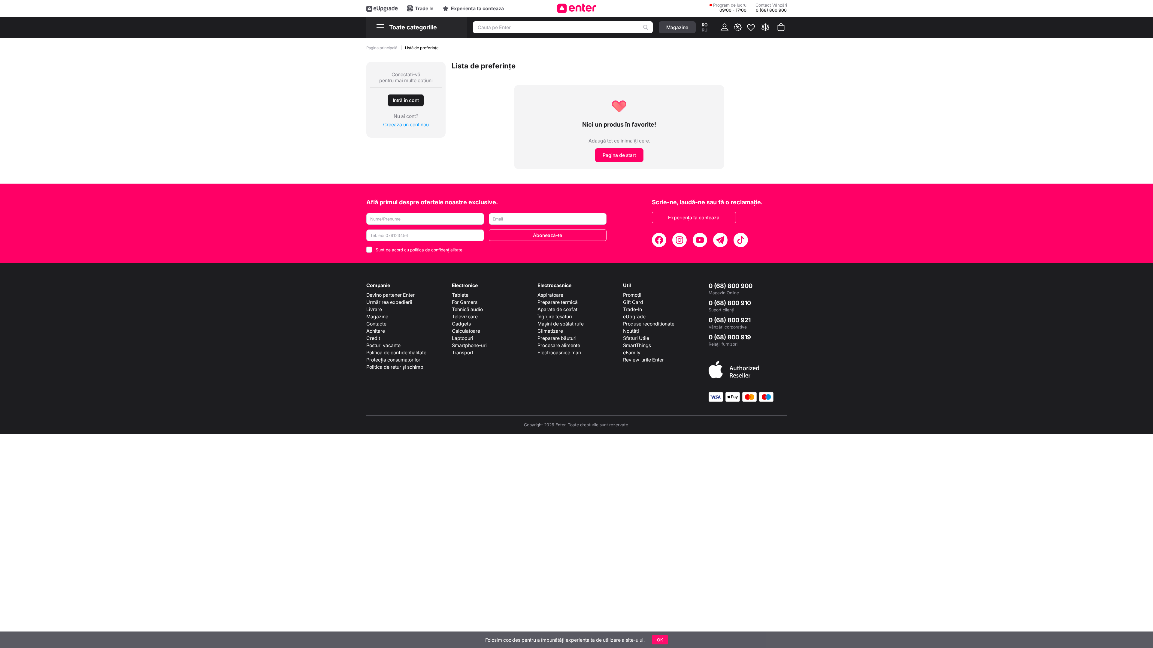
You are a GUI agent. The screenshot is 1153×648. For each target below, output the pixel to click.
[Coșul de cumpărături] (781, 27)
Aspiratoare (550, 295)
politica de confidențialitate (436, 249)
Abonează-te (547, 235)
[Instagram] (679, 240)
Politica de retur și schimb (394, 367)
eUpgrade (634, 317)
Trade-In (632, 309)
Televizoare (465, 317)
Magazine (377, 317)
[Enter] (576, 8)
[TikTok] (741, 240)
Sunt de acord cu (419, 249)
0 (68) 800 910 (730, 303)
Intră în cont (406, 100)
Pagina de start (619, 155)
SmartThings (637, 345)
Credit (373, 338)
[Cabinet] (724, 27)
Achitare (375, 331)
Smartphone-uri (469, 345)
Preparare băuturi (556, 338)
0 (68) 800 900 (730, 286)
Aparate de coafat (557, 309)
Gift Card (633, 302)
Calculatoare (466, 331)
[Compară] (765, 27)
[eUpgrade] (382, 8)
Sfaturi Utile (636, 338)
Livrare (374, 309)
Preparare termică (557, 302)
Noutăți (631, 331)
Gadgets (461, 324)
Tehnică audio (467, 309)
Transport (462, 353)
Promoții (632, 295)
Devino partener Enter (390, 295)
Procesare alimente (558, 345)
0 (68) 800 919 (730, 337)
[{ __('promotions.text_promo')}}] (738, 27)
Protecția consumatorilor (393, 360)
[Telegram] (720, 240)
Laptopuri (462, 338)
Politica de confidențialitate (396, 353)
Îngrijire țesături (554, 317)
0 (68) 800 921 (730, 320)
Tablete (460, 295)
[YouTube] (700, 240)
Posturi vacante (383, 345)
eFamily (631, 353)
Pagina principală (382, 47)
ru (704, 29)
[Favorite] (751, 27)
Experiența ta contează (693, 217)
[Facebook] (659, 240)
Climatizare (550, 331)
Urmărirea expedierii (389, 302)
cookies (511, 640)
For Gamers (464, 302)
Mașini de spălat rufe (560, 324)
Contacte (376, 324)
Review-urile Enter (643, 360)
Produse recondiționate (648, 324)
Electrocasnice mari (559, 353)
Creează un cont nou (406, 125)
